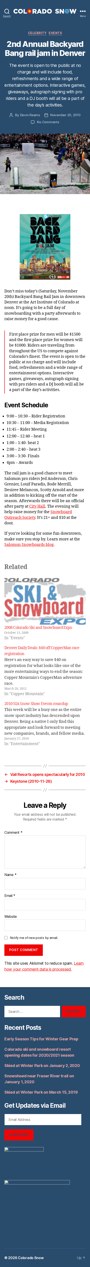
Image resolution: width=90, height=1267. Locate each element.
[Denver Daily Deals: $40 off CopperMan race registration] (45, 671)
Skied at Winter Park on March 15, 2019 (41, 1092)
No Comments (48, 122)
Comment (13, 833)
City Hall (37, 506)
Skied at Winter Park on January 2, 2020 (42, 1065)
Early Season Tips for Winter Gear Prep (41, 1039)
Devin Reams (30, 115)
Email (9, 896)
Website (10, 917)
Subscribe (19, 1135)
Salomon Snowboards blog (29, 544)
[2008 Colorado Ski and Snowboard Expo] (45, 601)
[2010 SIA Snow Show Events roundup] (45, 724)
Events (55, 33)
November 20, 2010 (65, 115)
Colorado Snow (31, 1258)
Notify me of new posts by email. (34, 938)
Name (10, 875)
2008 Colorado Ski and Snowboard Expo (38, 627)
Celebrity (37, 33)
